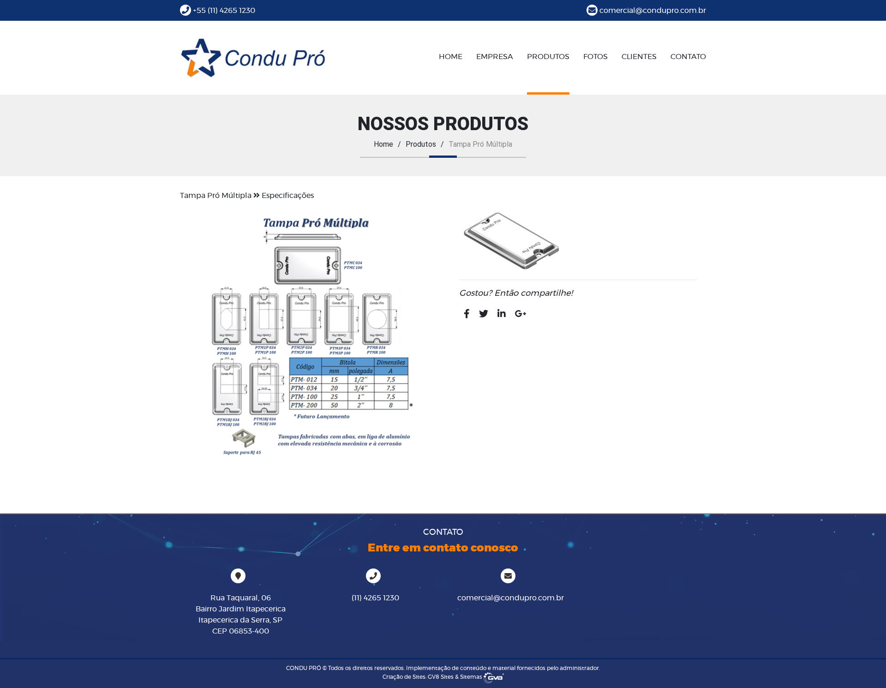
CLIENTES (639, 56)
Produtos (421, 144)
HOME (450, 56)
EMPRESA (494, 56)
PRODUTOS (548, 56)
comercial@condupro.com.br (652, 10)
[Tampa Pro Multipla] (308, 336)
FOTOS (595, 56)
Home (383, 144)
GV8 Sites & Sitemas (456, 677)
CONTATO (688, 56)
